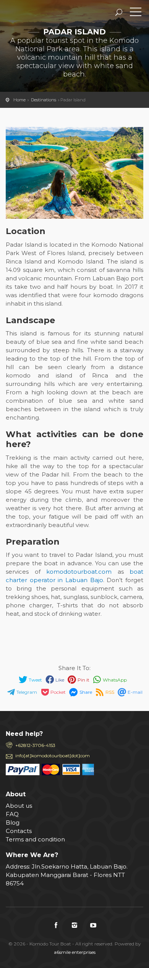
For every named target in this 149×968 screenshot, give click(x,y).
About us (19, 805)
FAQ (12, 814)
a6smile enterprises (75, 952)
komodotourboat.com (82, 571)
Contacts (19, 831)
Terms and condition (35, 839)
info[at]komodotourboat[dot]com (52, 755)
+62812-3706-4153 (35, 745)
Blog (12, 822)
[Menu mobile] (135, 13)
